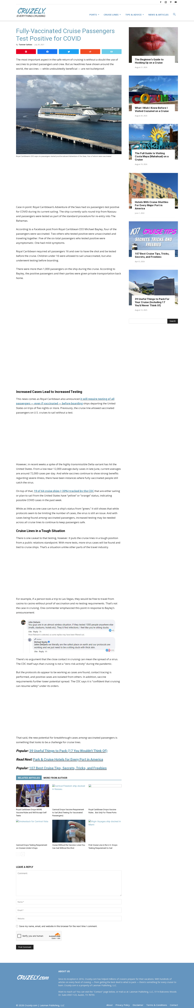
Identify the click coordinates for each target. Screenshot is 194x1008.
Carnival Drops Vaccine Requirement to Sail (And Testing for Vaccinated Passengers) (68, 812)
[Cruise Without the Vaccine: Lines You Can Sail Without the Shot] (68, 831)
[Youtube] (175, 2)
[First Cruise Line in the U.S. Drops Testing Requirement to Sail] (105, 831)
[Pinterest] (170, 2)
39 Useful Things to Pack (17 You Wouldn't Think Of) (68, 751)
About (109, 1005)
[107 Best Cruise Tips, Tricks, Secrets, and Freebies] (153, 239)
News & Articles (158, 14)
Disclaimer (138, 1005)
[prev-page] (18, 854)
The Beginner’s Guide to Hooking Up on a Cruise (149, 61)
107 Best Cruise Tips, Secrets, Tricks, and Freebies (68, 768)
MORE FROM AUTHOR (55, 778)
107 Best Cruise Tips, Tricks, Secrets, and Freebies (152, 255)
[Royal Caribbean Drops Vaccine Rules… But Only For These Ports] (105, 795)
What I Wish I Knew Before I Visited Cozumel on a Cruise (152, 109)
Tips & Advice (133, 14)
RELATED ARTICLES (29, 778)
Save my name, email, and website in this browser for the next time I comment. (58, 926)
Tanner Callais (25, 44)
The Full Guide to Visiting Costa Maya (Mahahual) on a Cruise (152, 156)
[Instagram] (165, 2)
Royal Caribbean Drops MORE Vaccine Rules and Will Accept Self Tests (31, 812)
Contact (174, 1005)
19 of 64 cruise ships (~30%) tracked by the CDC (64, 491)
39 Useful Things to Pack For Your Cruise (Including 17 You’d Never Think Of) (152, 302)
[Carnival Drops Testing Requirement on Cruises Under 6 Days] (32, 831)
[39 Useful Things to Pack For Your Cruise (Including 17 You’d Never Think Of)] (153, 287)
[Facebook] (160, 2)
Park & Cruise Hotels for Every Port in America (68, 759)
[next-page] (23, 854)
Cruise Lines (111, 14)
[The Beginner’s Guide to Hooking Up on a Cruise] (153, 45)
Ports (93, 14)
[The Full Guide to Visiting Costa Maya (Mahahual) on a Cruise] (153, 142)
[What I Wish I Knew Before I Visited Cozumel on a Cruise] (153, 93)
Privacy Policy (122, 1005)
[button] (174, 14)
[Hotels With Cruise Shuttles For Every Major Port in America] (153, 191)
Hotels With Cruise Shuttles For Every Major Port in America (151, 205)
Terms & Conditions (156, 1005)
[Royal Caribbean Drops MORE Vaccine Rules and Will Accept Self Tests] (32, 795)
